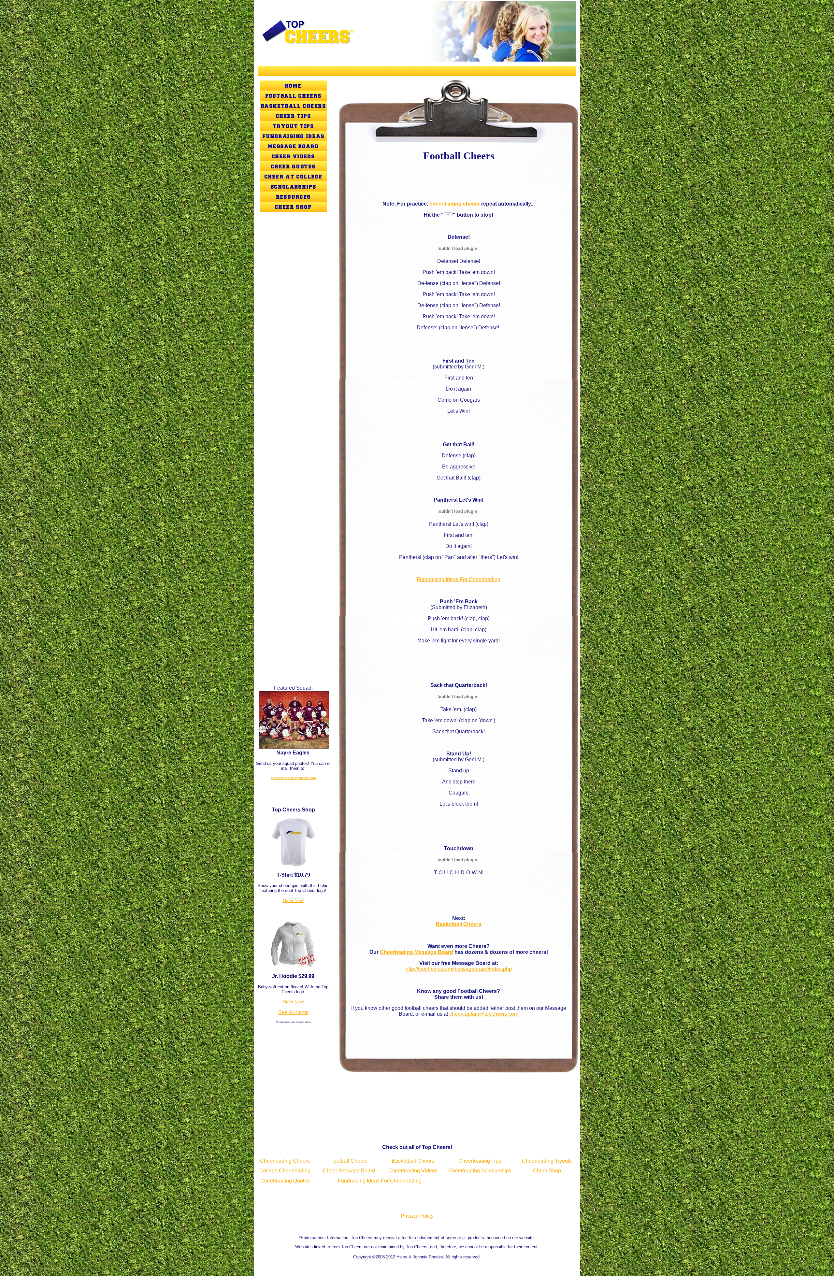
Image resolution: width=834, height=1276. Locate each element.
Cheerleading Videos (413, 1170)
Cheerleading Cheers (285, 1161)
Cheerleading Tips (479, 1161)
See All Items (293, 1012)
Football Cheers (348, 1161)
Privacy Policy (417, 1216)
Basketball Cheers (458, 924)
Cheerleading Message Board (416, 952)
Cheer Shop (547, 1170)
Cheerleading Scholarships (479, 1170)
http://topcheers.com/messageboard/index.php (459, 969)
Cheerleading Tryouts (547, 1161)
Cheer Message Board (349, 1170)
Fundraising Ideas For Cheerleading (458, 579)
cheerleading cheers (454, 204)
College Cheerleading (284, 1170)
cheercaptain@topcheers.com (293, 778)
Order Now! (293, 900)
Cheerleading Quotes (285, 1180)
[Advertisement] (293, 375)
